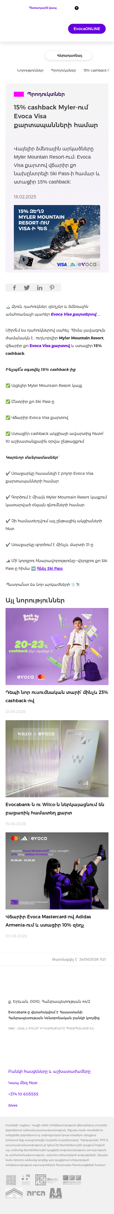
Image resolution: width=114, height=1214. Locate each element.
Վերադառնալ (69, 55)
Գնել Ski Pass (50, 568)
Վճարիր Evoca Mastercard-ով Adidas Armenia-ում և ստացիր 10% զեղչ (48, 921)
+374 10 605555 (23, 1094)
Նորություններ (30, 70)
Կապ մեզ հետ (22, 1082)
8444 (12, 1105)
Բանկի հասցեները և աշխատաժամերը (49, 1071)
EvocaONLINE (87, 28)
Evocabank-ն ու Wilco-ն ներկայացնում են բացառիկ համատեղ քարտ (55, 809)
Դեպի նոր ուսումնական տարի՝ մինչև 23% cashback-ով (57, 696)
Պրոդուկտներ (63, 70)
